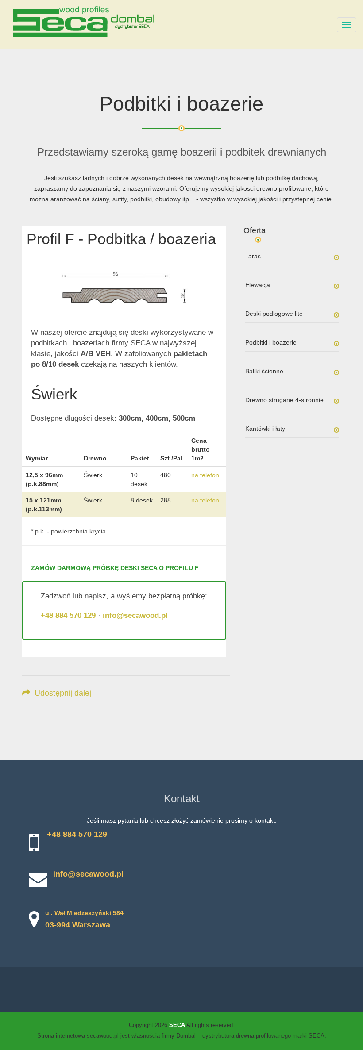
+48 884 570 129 (68, 615)
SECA (177, 1025)
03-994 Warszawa (77, 924)
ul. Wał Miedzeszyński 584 (84, 912)
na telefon (205, 475)
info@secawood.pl (135, 615)
